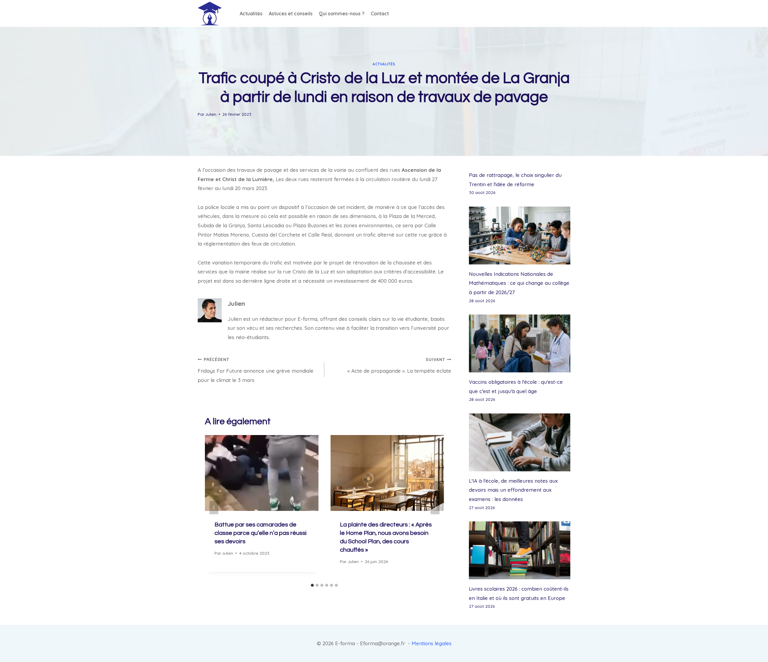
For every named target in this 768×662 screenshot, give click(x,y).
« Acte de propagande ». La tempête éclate (399, 365)
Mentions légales (432, 643)
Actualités (251, 13)
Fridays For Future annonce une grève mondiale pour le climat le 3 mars (256, 370)
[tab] (312, 585)
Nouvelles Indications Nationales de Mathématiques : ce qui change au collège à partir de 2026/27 (519, 283)
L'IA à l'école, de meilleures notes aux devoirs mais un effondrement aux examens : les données (513, 490)
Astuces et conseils (291, 13)
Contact (380, 13)
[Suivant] (435, 507)
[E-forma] (210, 13)
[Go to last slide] (213, 507)
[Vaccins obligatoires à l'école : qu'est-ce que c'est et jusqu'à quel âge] (519, 343)
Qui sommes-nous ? (341, 13)
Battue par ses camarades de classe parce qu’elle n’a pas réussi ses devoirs (260, 533)
